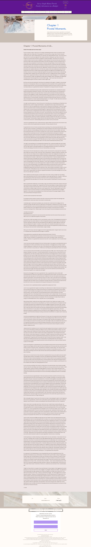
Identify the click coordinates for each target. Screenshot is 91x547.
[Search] (66, 8)
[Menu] (65, 5)
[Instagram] (60, 500)
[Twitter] (57, 500)
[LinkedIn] (59, 500)
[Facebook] (56, 500)
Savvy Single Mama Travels (47, 4)
